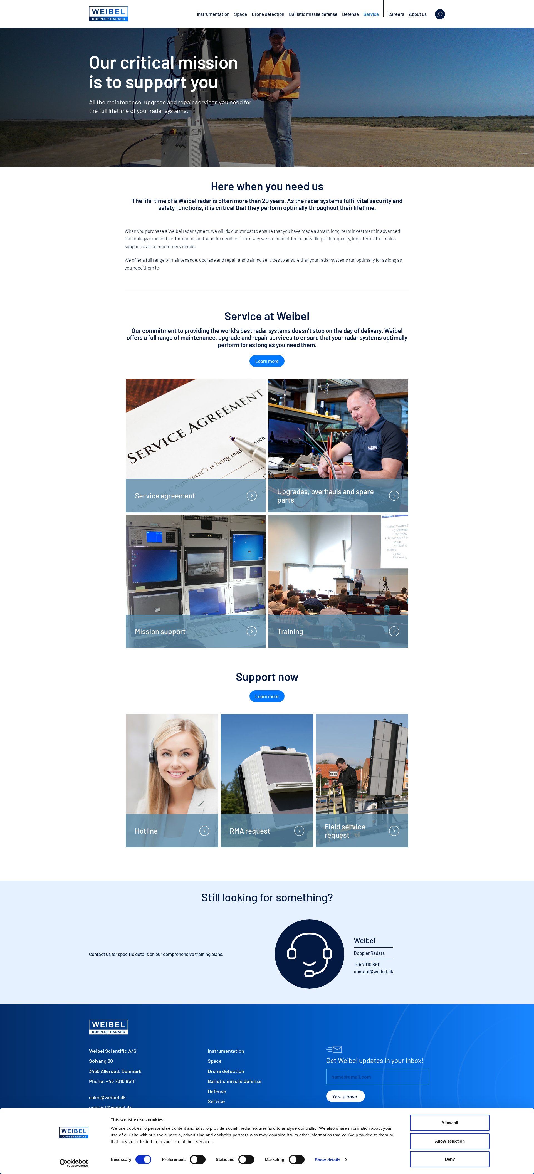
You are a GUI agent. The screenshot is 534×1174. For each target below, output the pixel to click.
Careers (396, 14)
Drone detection (268, 14)
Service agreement (165, 495)
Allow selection (450, 1141)
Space (240, 14)
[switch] (198, 1159)
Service (371, 14)
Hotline (146, 830)
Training (290, 631)
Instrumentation (213, 14)
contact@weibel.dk (373, 971)
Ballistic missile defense (313, 14)
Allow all (449, 1122)
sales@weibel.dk (107, 1097)
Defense (350, 14)
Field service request (345, 830)
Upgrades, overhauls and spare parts (325, 495)
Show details (327, 1159)
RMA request (250, 830)
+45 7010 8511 (367, 964)
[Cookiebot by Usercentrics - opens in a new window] (74, 1163)
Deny (450, 1159)
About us (418, 14)
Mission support (160, 631)
